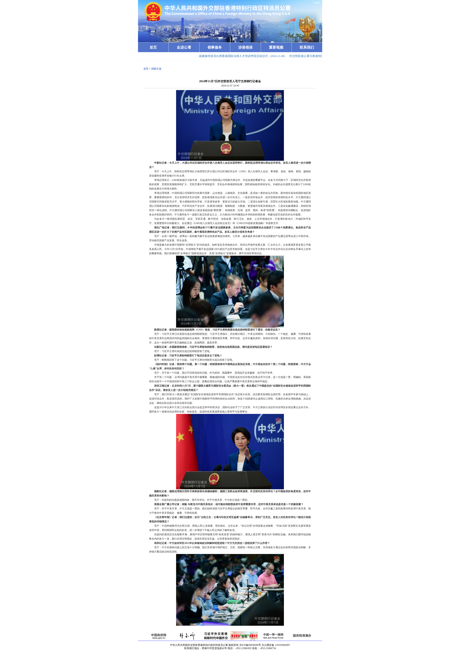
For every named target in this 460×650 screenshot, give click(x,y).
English (316, 2)
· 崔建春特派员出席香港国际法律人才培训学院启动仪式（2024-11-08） (213, 56)
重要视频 (276, 47)
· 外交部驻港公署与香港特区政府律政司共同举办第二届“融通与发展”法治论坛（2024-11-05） (318, 56)
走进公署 (184, 47)
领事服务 (215, 47)
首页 (153, 47)
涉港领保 (245, 47)
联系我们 (307, 47)
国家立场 (156, 68)
